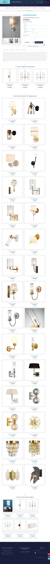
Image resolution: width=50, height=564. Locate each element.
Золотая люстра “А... (32, 514)
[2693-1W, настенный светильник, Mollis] (12, 318)
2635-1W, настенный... (12, 120)
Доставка (22, 5)
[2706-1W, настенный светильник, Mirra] (35, 213)
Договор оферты (46, 557)
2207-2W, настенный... (35, 460)
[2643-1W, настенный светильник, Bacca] (35, 239)
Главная (14, 5)
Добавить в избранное (33, 42)
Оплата (26, 5)
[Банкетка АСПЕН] (32, 526)
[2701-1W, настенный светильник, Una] (35, 265)
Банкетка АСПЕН (32, 534)
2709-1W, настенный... (12, 408)
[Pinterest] (26, 552)
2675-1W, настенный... (12, 251)
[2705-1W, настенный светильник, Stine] (12, 213)
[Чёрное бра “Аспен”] (20, 526)
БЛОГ (30, 7)
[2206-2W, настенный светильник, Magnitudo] (12, 448)
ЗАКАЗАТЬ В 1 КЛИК (38, 42)
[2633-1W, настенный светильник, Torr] (12, 134)
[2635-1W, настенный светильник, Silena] (12, 108)
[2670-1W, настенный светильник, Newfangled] (12, 344)
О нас (18, 5)
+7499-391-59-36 (16, 2)
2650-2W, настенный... (35, 408)
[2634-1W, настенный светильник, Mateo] (35, 134)
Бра (23, 10)
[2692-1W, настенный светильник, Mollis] (35, 291)
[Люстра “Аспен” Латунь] (25, 75)
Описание (5, 49)
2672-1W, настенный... (12, 381)
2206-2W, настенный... (12, 460)
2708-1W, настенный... (34, 381)
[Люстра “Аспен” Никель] (40, 75)
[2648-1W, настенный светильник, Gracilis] (35, 318)
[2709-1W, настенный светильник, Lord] (12, 396)
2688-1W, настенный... (34, 172)
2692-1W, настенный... (34, 303)
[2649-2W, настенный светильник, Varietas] (12, 422)
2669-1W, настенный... (12, 198)
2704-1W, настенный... (35, 198)
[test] (8, 506)
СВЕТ (17, 7)
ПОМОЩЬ (34, 7)
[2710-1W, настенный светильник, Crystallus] (12, 265)
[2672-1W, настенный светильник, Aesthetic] (12, 370)
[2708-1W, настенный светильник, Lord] (35, 370)
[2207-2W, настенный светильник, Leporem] (35, 448)
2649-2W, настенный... (12, 434)
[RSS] (21, 552)
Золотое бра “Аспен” (9, 84)
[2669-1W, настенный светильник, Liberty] (12, 187)
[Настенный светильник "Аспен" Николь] (6, 40)
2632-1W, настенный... (34, 120)
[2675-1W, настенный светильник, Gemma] (12, 239)
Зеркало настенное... (8, 514)
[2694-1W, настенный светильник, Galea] (35, 475)
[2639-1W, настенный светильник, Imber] (12, 291)
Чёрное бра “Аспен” (20, 534)
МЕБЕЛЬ (13, 7)
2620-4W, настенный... (35, 434)
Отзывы (31, 5)
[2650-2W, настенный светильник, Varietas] (35, 396)
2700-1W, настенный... (12, 172)
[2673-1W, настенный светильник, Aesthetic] (35, 344)
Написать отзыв (26, 35)
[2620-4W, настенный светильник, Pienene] (35, 422)
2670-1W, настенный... (12, 355)
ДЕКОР (21, 7)
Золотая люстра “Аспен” (25, 84)
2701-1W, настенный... (34, 277)
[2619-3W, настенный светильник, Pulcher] (12, 475)
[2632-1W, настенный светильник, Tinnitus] (35, 108)
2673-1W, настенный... (34, 355)
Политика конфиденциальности (39, 557)
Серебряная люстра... (8, 534)
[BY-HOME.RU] (5, 2)
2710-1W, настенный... (12, 277)
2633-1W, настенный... (12, 146)
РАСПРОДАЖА (41, 7)
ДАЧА (26, 7)
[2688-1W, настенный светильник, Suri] (35, 161)
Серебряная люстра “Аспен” (40, 84)
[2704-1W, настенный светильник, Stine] (35, 187)
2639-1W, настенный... (12, 303)
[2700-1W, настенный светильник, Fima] (12, 161)
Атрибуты (12, 49)
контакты (35, 5)
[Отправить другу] (44, 45)
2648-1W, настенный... (34, 329)
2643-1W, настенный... (34, 251)
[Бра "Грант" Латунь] (9, 75)
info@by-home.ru (9, 554)
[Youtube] (24, 552)
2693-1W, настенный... (12, 329)
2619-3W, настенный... (12, 486)
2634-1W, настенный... (34, 146)
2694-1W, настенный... (34, 486)
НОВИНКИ (7, 7)
